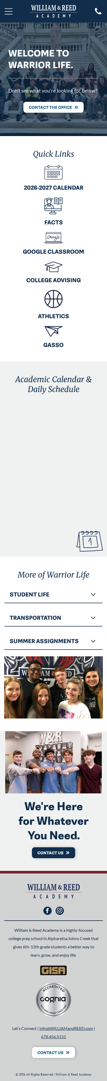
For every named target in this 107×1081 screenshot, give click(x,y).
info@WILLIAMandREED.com (66, 1028)
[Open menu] (8, 11)
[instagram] (60, 911)
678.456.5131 (53, 1036)
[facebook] (47, 911)
